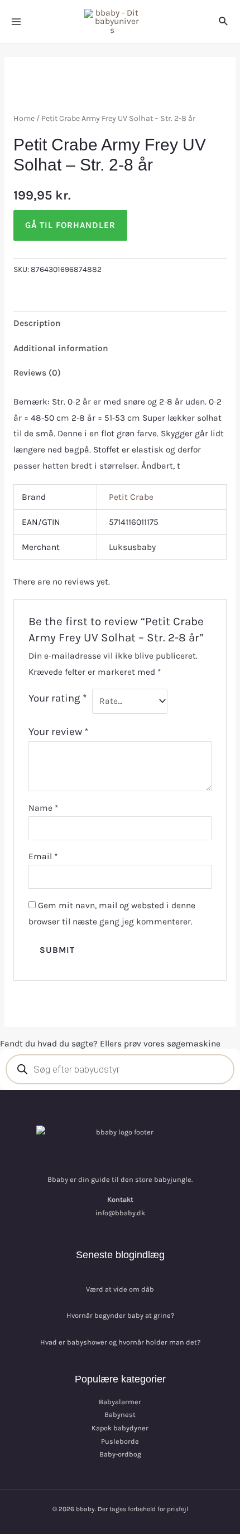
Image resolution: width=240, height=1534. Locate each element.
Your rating (57, 698)
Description (37, 323)
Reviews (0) (37, 373)
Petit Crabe (131, 497)
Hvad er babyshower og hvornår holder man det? (120, 1342)
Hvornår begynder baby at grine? (120, 1315)
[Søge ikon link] (224, 21)
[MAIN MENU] (16, 21)
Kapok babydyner (120, 1428)
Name (43, 808)
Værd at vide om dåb (120, 1289)
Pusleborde (120, 1441)
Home (24, 118)
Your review (58, 731)
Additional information (60, 348)
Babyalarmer (120, 1401)
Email (42, 856)
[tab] (120, 323)
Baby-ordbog (120, 1454)
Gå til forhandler (70, 225)
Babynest (120, 1414)
